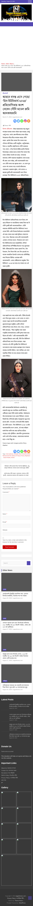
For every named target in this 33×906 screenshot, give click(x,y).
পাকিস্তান (5, 681)
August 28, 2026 (7, 598)
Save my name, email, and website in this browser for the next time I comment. (15, 541)
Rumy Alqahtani (25, 456)
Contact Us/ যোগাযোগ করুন (8, 771)
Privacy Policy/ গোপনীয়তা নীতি (9, 778)
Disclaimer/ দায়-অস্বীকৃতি (7, 773)
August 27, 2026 (7, 629)
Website (5, 530)
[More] (28, 121)
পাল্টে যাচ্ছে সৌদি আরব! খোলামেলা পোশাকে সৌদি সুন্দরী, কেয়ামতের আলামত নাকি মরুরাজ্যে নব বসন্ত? (16, 474)
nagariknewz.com (17, 117)
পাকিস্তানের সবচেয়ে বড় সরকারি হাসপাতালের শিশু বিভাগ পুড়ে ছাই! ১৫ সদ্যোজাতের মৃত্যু (16, 686)
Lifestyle (16, 454)
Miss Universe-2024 (24, 454)
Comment (6, 492)
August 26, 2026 (7, 690)
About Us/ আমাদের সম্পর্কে (8, 768)
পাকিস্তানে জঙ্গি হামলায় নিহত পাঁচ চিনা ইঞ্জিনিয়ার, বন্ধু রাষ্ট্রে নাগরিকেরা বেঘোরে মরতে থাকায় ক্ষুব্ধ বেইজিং (16, 467)
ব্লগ (2, 783)
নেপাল (4, 589)
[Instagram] (25, 121)
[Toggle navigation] (3, 24)
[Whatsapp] (21, 121)
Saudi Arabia (6, 458)
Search (28, 563)
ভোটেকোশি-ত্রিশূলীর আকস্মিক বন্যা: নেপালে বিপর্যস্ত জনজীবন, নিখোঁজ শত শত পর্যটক (15, 594)
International (9, 454)
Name (5, 514)
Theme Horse (19, 901)
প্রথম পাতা (3, 780)
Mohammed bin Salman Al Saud (12, 456)
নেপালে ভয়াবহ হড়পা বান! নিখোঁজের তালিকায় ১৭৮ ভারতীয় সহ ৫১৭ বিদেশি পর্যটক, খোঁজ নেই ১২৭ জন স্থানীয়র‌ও (16, 624)
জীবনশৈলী (5, 93)
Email (5, 522)
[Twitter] (18, 121)
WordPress (22, 903)
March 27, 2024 (7, 117)
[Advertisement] (16, 45)
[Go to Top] (30, 898)
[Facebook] (14, 121)
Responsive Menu (30, 1)
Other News (7, 570)
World (12, 458)
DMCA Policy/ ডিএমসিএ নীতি (9, 775)
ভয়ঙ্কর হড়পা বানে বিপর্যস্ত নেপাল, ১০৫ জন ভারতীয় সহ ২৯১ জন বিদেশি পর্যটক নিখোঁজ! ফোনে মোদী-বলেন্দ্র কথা (15, 656)
